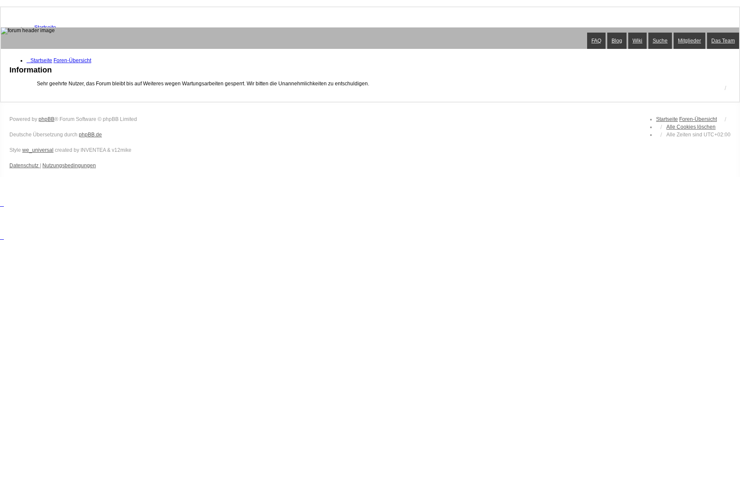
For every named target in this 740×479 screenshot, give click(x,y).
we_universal (38, 150)
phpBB (46, 119)
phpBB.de (90, 135)
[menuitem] (24, 166)
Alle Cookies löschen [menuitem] (691, 127)
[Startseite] (370, 38)
